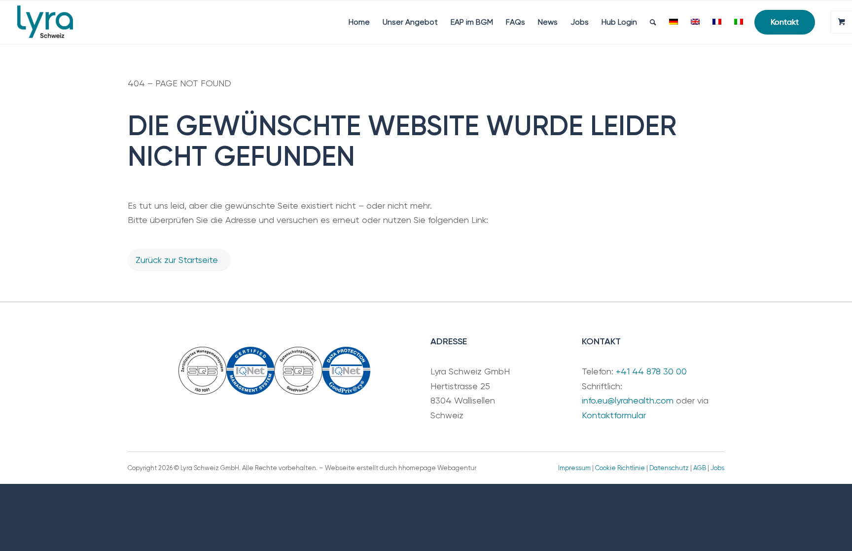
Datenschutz (669, 468)
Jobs (717, 468)
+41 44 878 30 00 (651, 371)
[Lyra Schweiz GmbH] (45, 22)
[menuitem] (359, 22)
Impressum (574, 468)
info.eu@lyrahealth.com (628, 400)
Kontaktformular (614, 415)
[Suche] (653, 22)
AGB (699, 468)
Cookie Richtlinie (620, 468)
